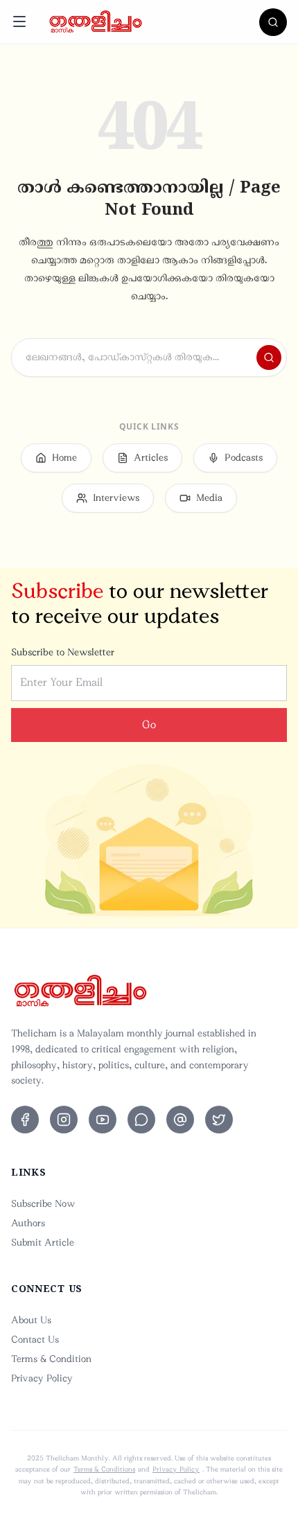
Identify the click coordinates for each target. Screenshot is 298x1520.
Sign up (200, 979)
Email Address (59, 691)
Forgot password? (237, 827)
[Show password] (251, 790)
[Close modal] (257, 562)
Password (49, 760)
